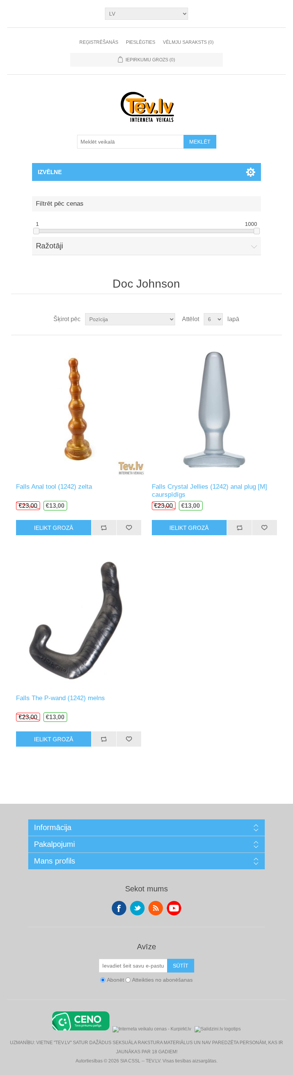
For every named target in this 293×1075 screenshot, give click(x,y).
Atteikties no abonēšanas (162, 980)
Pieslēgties (140, 42)
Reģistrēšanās (98, 42)
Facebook (119, 908)
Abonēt (115, 980)
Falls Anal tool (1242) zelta (54, 486)
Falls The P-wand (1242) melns (60, 698)
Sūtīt (180, 966)
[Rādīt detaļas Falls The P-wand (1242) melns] (78, 620)
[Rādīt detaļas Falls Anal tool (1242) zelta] (78, 409)
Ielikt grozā (53, 528)
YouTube (174, 908)
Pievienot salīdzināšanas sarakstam (103, 527)
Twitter (137, 908)
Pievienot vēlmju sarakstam (129, 527)
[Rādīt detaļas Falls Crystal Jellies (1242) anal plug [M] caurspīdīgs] (214, 409)
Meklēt (200, 142)
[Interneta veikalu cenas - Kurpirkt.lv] (152, 1028)
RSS (155, 908)
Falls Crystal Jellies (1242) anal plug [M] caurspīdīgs (209, 490)
